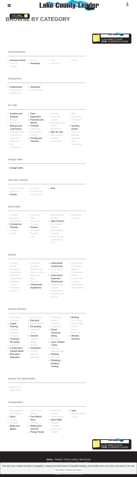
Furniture (34, 126)
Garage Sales (16, 168)
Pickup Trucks (37, 432)
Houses (34, 227)
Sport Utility (56, 420)
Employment (16, 87)
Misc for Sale (57, 132)
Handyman (35, 348)
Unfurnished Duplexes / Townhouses (57, 278)
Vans (73, 410)
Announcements (17, 60)
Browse (58, 459)
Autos (12, 416)
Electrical (34, 320)
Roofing (75, 317)
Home (50, 459)
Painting (55, 354)
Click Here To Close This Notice (68, 470)
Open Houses (57, 221)
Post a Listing (71, 459)
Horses (13, 194)
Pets (53, 188)
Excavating (35, 326)
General (34, 336)
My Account (85, 459)
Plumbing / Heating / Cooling (56, 363)
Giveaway (35, 63)
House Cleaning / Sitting (56, 332)
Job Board (35, 87)
